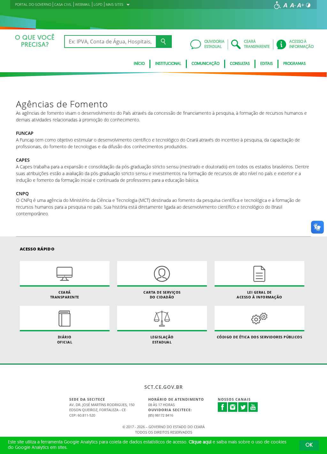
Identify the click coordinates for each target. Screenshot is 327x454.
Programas (294, 64)
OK (309, 445)
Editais (266, 64)
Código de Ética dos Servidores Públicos (259, 337)
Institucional (168, 64)
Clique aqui (200, 442)
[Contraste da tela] (308, 5)
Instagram (233, 407)
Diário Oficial (64, 339)
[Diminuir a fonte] (293, 5)
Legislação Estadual (162, 339)
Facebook (222, 407)
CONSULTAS (240, 64)
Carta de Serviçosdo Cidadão (162, 294)
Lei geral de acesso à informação (259, 294)
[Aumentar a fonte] (300, 5)
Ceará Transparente (64, 294)
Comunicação (205, 64)
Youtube (253, 407)
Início (139, 64)
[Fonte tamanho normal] (285, 5)
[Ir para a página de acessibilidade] (277, 5)
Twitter (243, 407)
